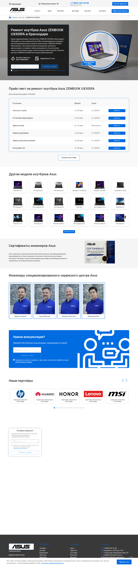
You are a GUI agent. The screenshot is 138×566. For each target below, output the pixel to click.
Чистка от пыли (19, 110)
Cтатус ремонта (120, 4)
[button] (122, 380)
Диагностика (18, 125)
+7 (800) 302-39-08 (79, 3)
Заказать (117, 110)
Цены (49, 11)
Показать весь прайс (69, 157)
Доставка (75, 11)
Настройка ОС (19, 148)
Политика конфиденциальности (52, 563)
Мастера (88, 11)
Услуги (36, 11)
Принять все (124, 562)
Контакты (102, 11)
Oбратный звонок (120, 11)
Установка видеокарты (23, 118)
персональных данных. (23, 362)
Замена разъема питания (24, 140)
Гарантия (60, 11)
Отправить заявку (49, 66)
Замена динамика (21, 133)
